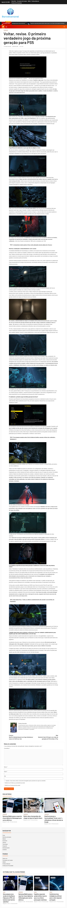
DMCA (29, 1)
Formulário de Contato (22, 1)
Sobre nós (13, 1)
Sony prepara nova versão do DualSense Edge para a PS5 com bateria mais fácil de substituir (9, 898)
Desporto (5, 846)
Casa (4, 835)
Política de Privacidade (16, 3)
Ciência (4, 842)
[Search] (64, 27)
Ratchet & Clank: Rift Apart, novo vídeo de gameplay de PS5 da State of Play (48, 737)
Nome (5, 767)
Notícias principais (7, 837)
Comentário (7, 748)
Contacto (5, 849)
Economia (5, 840)
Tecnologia (6, 30)
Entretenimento (6, 847)
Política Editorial (35, 1)
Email (5, 771)
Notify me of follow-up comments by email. (15, 783)
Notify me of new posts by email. (12, 785)
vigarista (39, 89)
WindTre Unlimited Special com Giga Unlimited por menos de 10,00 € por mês (21, 737)
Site (5, 776)
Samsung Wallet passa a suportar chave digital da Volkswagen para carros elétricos (12, 818)
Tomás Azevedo (8, 46)
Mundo (4, 839)
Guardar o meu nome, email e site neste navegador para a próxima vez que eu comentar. (26, 780)
